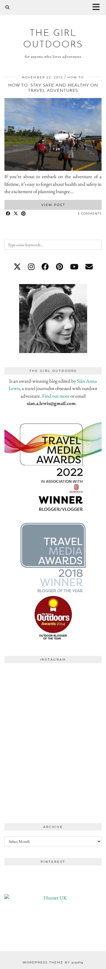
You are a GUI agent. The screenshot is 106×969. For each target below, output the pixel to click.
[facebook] (45, 266)
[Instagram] (28, 690)
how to (75, 77)
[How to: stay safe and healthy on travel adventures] (53, 169)
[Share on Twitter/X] (16, 213)
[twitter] (17, 266)
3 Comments (90, 213)
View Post (53, 205)
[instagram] (31, 266)
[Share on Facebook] (8, 213)
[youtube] (74, 266)
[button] (98, 7)
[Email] (89, 266)
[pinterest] (59, 266)
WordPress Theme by (53, 962)
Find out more (55, 396)
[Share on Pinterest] (23, 213)
